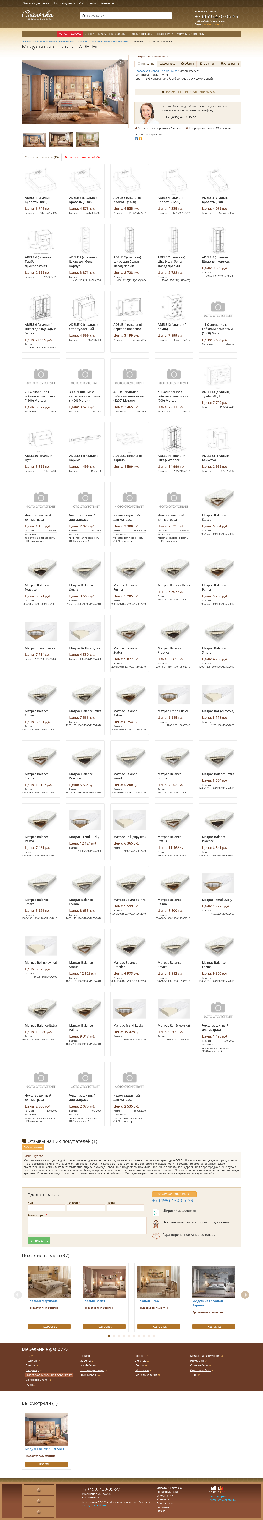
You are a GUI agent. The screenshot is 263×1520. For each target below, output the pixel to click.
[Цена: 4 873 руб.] (85, 181)
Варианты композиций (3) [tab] (82, 157)
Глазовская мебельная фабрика (156, 71)
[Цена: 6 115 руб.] (218, 694)
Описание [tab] (147, 63)
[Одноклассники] (140, 137)
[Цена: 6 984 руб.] (218, 498)
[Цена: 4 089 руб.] (218, 181)
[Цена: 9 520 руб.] (218, 945)
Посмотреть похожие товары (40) (190, 92)
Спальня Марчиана (43, 1301)
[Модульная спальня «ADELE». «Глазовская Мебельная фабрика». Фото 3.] (87, 140)
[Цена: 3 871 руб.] (85, 240)
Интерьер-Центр (92, 1370)
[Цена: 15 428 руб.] (129, 1008)
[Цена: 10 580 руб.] (41, 1008)
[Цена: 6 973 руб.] (129, 945)
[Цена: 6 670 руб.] (41, 945)
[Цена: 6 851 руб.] (41, 694)
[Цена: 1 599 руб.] (129, 439)
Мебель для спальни (112, 34)
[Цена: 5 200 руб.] (129, 757)
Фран (29, 1384)
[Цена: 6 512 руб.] (174, 945)
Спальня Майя (94, 1301)
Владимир (32, 1370)
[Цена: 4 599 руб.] (85, 307)
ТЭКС (193, 1375)
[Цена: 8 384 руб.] (218, 757)
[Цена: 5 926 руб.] (41, 883)
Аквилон (31, 1360)
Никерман (197, 1360)
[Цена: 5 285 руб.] (129, 568)
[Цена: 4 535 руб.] (129, 181)
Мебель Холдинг (146, 1375)
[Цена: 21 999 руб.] (41, 307)
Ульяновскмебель (37, 1380)
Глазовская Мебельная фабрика (47, 1375)
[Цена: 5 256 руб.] (218, 568)
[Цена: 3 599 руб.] (41, 439)
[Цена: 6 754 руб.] (129, 694)
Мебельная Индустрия (205, 1356)
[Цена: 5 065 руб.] (174, 631)
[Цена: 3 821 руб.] (41, 568)
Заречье (86, 1360)
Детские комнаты (140, 34)
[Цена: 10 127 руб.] (41, 757)
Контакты (107, 3)
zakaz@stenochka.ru (213, 24)
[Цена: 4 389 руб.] (174, 181)
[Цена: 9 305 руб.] (174, 1008)
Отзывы (162, 1511)
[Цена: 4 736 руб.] (218, 631)
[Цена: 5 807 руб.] (174, 568)
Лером (139, 1365)
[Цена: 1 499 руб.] (85, 439)
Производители (64, 3)
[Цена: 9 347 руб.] (85, 1008)
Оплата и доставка (36, 3)
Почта (111, 1202)
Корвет (140, 1356)
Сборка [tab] (189, 63)
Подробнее (49, 1326)
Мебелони (142, 1370)
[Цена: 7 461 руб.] (41, 820)
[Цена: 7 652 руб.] (174, 757)
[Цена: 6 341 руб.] (218, 820)
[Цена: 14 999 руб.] (174, 439)
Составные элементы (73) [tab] (42, 157)
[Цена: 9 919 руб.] (174, 694)
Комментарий (36, 1215)
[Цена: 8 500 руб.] (174, 883)
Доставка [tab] (169, 63)
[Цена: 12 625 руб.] (85, 945)
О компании (88, 3)
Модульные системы (190, 34)
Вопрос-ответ (166, 1503)
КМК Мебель (88, 1375)
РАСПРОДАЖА (72, 34)
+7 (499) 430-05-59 (216, 16)
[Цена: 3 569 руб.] (85, 568)
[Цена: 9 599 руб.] (218, 240)
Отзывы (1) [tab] (231, 63)
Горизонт (86, 1356)
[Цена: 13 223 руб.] (218, 883)
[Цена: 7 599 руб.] (174, 307)
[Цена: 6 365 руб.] (129, 820)
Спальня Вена (148, 1301)
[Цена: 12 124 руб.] (85, 820)
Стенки (89, 34)
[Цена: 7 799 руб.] (218, 375)
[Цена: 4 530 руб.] (85, 631)
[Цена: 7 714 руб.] (41, 631)
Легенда (140, 1360)
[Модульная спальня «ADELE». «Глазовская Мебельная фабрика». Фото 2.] (61, 140)
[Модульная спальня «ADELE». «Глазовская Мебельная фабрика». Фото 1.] (75, 91)
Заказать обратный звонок (174, 1194)
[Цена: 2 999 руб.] (41, 240)
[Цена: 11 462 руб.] (174, 820)
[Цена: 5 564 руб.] (85, 757)
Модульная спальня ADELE (45, 1449)
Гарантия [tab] (209, 63)
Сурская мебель (200, 1370)
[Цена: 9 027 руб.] (129, 631)
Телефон (72, 1202)
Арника (30, 1365)
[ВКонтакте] (136, 137)
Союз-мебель (199, 1365)
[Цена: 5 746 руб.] (41, 181)
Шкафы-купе (164, 34)
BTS (28, 1356)
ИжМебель (87, 1365)
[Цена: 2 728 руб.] (129, 240)
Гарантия (163, 1507)
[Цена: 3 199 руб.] (129, 307)
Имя (30, 1202)
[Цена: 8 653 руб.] (85, 883)
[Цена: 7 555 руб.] (85, 694)
